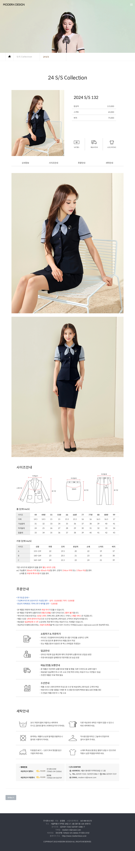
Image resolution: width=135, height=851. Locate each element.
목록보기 (11, 797)
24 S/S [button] (46, 56)
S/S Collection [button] (24, 56)
